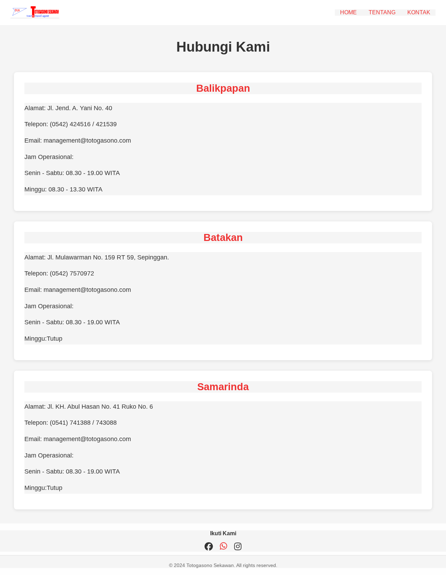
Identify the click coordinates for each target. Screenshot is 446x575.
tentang (382, 12)
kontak (418, 12)
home (348, 12)
